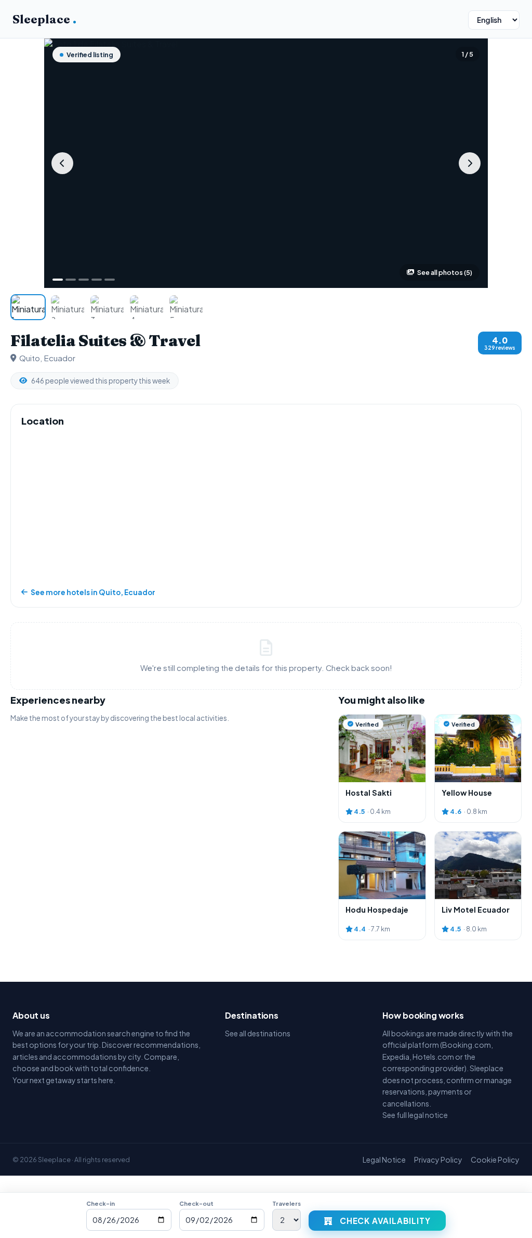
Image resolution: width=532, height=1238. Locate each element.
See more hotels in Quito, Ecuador (93, 592)
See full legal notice (415, 1115)
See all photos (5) (444, 272)
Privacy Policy (438, 1159)
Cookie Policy (495, 1159)
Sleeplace (44, 19)
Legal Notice (384, 1159)
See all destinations (257, 1033)
